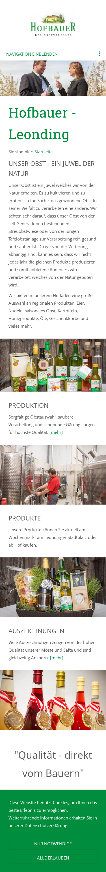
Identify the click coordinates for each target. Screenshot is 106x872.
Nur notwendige (53, 843)
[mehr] (56, 432)
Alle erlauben (53, 858)
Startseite (43, 151)
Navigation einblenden (32, 54)
